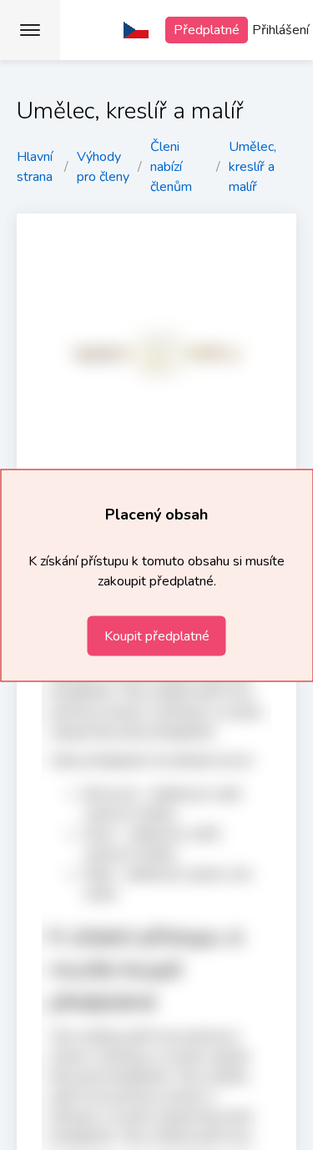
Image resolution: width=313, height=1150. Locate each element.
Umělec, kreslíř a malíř (252, 167)
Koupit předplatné (157, 635)
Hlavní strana (35, 167)
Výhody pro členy (103, 167)
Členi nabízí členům (171, 167)
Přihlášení (280, 30)
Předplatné (207, 30)
